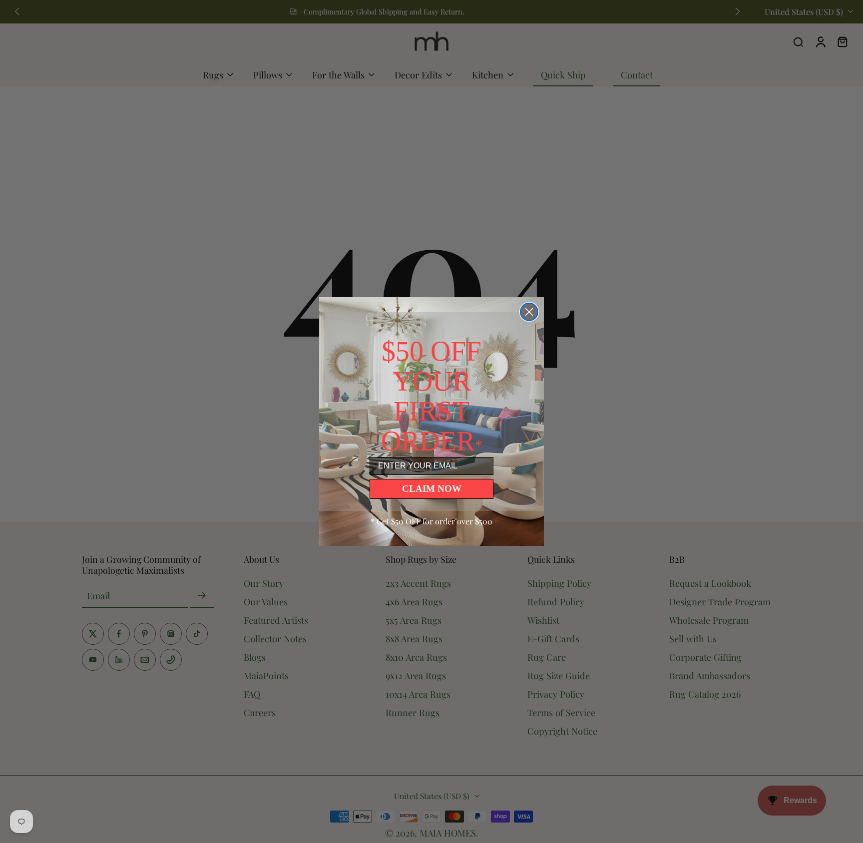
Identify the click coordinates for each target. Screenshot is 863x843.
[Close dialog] (529, 312)
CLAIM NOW (431, 488)
